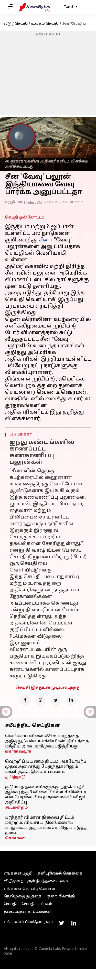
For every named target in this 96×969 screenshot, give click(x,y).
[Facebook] (25, 700)
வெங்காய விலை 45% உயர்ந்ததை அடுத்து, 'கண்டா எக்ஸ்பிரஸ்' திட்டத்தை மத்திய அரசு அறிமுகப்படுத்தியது (47, 741)
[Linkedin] (71, 700)
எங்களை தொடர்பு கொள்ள (29, 889)
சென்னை (15, 838)
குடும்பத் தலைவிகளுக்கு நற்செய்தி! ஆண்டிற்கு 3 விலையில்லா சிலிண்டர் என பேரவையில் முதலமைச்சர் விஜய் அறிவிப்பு (46, 795)
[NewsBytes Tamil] (34, 7)
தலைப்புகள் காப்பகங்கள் (28, 912)
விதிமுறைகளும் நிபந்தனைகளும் (36, 881)
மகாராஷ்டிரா (18, 751)
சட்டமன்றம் (16, 808)
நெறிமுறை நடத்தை (22, 896)
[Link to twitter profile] (61, 923)
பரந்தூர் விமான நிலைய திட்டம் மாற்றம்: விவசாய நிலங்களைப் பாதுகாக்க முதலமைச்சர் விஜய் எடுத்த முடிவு (46, 825)
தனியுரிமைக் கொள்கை (59, 873)
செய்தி (21, 24)
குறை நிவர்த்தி (61, 896)
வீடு (7, 24)
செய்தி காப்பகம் (37, 904)
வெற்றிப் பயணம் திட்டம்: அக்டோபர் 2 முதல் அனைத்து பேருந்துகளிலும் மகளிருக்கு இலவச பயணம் (45, 766)
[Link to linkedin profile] (74, 923)
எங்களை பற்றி (18, 873)
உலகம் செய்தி (45, 24)
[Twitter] (56, 700)
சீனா (46, 240)
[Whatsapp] (40, 700)
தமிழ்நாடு (15, 777)
